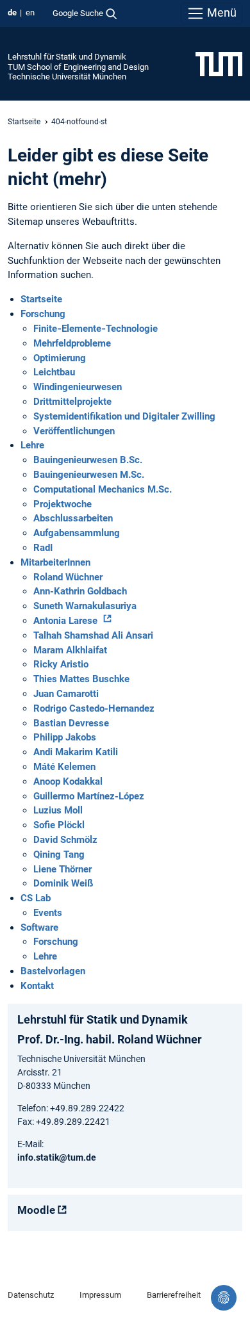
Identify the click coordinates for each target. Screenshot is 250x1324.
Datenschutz (31, 1295)
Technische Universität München (67, 76)
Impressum (100, 1295)
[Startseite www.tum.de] (219, 63)
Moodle (36, 1210)
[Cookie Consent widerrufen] (224, 1298)
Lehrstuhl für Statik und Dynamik (67, 56)
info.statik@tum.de (56, 1157)
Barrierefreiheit (174, 1295)
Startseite (24, 121)
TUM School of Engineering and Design (78, 67)
